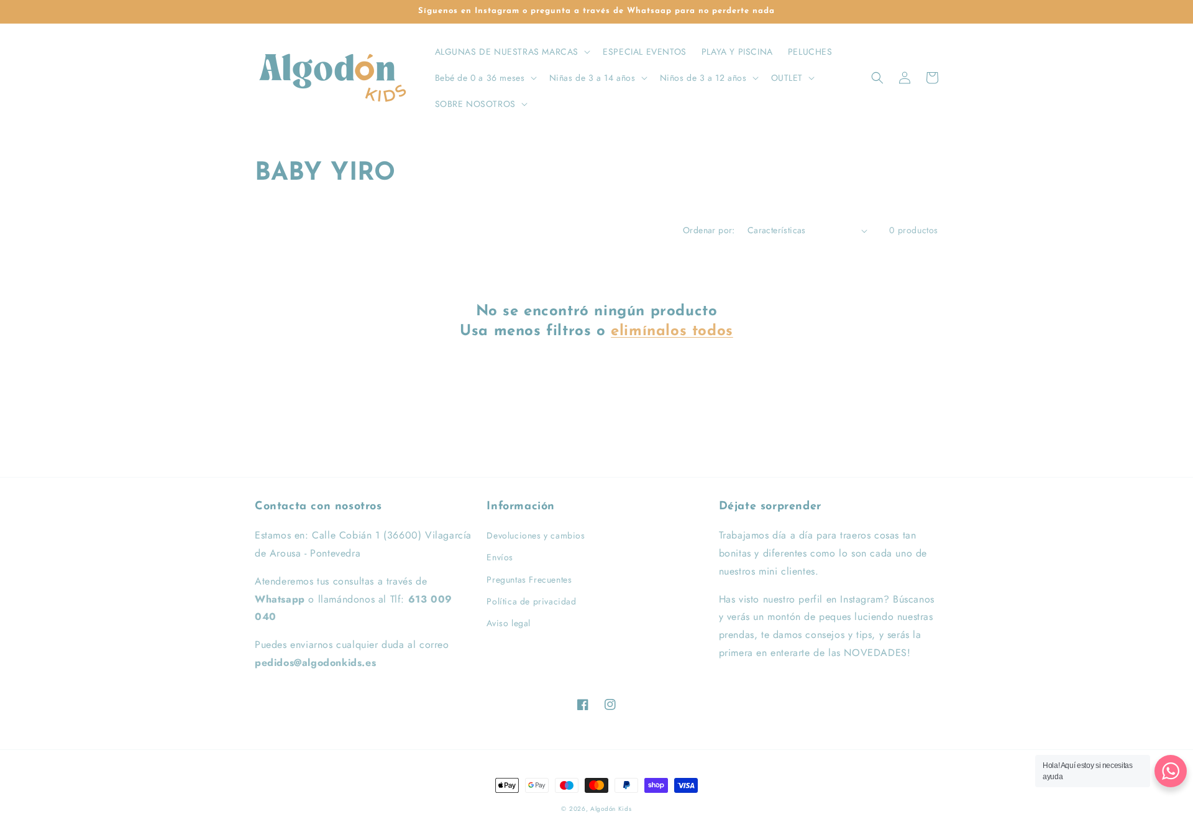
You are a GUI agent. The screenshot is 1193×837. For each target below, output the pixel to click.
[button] (511, 52)
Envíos (500, 557)
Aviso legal (509, 623)
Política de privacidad (531, 601)
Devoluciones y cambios (536, 535)
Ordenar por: (709, 230)
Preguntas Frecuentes (529, 579)
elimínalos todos (672, 331)
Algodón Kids (610, 808)
